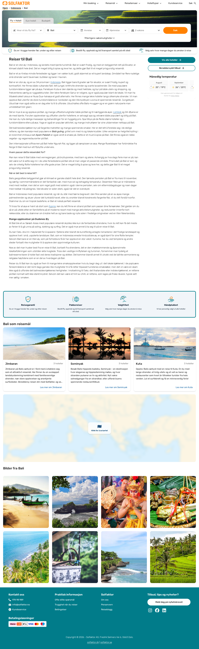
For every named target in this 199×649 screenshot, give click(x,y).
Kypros (52, 206)
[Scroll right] (192, 86)
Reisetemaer (131, 3)
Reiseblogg (106, 609)
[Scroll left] (151, 86)
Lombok (117, 112)
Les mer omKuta (184, 387)
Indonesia (56, 82)
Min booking (90, 3)
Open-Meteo (175, 96)
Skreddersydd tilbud (169, 68)
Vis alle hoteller (170, 60)
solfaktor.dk (93, 642)
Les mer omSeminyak (116, 387)
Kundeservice (175, 3)
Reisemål (110, 3)
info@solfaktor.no (21, 604)
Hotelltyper (153, 3)
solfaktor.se (106, 642)
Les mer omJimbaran (51, 387)
